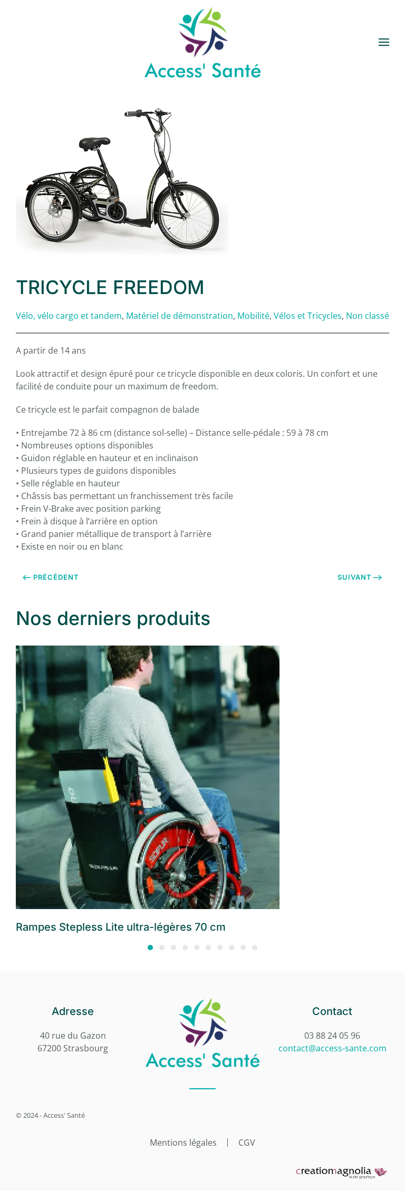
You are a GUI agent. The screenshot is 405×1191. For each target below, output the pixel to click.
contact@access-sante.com (332, 1048)
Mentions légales (183, 1142)
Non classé (367, 315)
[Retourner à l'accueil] (202, 42)
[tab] (150, 947)
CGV (246, 1142)
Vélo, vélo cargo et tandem (69, 315)
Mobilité (253, 315)
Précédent (56, 577)
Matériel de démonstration (179, 315)
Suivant (355, 577)
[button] (384, 42)
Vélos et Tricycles (308, 315)
